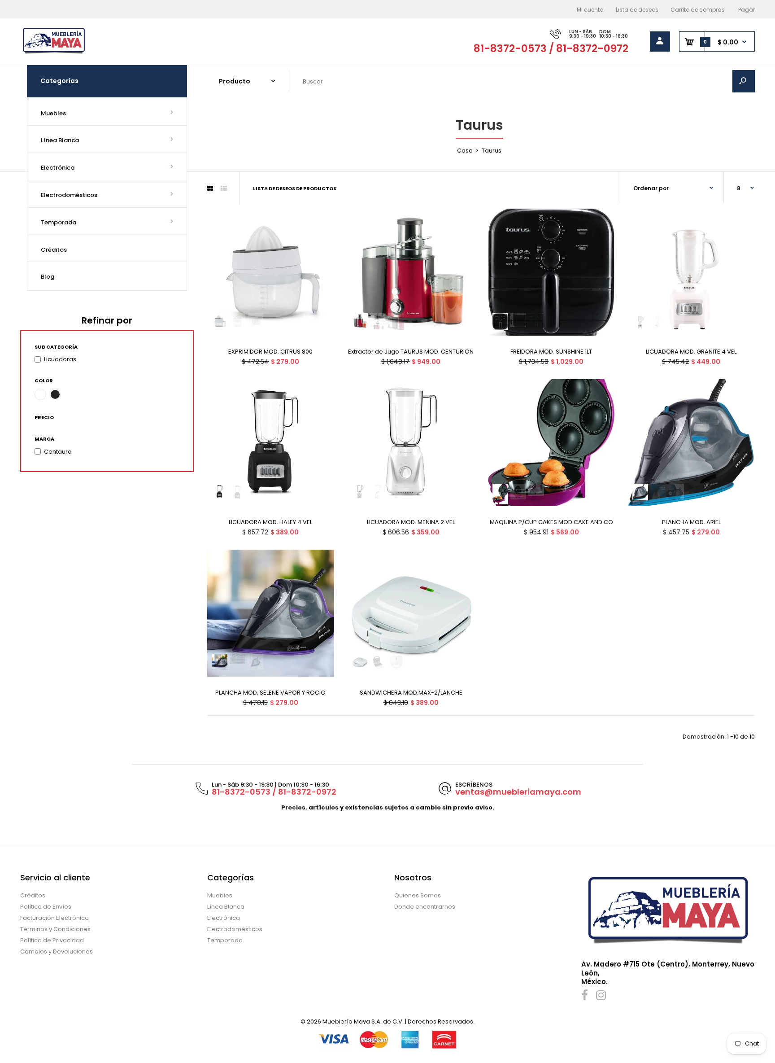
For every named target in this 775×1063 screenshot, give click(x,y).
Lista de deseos (637, 9)
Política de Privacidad (52, 940)
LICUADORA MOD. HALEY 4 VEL (270, 522)
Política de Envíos (45, 906)
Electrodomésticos (234, 929)
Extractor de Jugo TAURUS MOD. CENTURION (411, 351)
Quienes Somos (417, 895)
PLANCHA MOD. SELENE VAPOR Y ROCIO (270, 692)
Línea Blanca (225, 906)
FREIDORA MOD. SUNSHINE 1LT (551, 351)
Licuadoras (60, 359)
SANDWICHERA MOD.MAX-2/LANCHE (411, 692)
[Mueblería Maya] (53, 52)
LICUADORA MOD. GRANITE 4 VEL (691, 351)
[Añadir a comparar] (321, 239)
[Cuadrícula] (210, 188)
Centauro (58, 451)
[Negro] (55, 394)
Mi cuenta (590, 9)
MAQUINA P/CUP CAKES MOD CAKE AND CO (551, 522)
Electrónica (223, 918)
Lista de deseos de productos (294, 188)
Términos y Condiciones (55, 929)
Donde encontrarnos (424, 906)
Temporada (225, 940)
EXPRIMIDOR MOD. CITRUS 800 (270, 351)
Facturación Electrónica (54, 918)
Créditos (32, 895)
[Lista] (224, 188)
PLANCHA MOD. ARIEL (691, 522)
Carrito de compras (698, 9)
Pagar (746, 9)
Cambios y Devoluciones (56, 951)
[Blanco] (40, 394)
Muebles (219, 895)
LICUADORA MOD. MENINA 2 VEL (411, 522)
